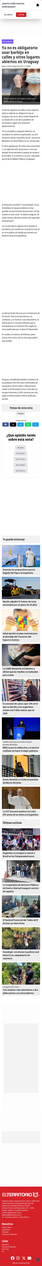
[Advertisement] (21, 294)
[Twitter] (24, 1258)
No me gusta (21, 453)
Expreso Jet (5, 1244)
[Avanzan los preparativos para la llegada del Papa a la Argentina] (21, 556)
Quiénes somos (7, 1227)
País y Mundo (7, 41)
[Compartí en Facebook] (5, 424)
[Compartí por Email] (20, 424)
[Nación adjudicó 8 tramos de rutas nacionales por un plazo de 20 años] (21, 588)
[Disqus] (21, 507)
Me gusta (20, 447)
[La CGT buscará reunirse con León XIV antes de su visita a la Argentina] (21, 798)
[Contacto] (29, 1258)
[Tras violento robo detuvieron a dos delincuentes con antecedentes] (21, 973)
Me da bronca (20, 471)
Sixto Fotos (5, 1249)
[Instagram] (18, 1258)
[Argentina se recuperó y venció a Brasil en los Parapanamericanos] (21, 839)
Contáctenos (6, 1230)
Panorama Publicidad (9, 1247)
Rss (3, 1251)
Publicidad (5, 1232)
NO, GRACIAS (8, 15)
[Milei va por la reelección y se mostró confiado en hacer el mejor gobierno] (21, 728)
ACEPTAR (21, 15)
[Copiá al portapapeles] (35, 424)
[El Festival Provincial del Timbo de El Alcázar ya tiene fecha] (21, 906)
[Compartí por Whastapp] (28, 424)
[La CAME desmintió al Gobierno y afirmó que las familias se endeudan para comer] (21, 655)
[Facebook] (12, 1258)
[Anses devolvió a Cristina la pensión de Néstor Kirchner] (21, 766)
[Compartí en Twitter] (13, 424)
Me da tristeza (20, 459)
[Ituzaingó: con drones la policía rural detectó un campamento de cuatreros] (21, 938)
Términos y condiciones (9, 1234)
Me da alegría (20, 465)
